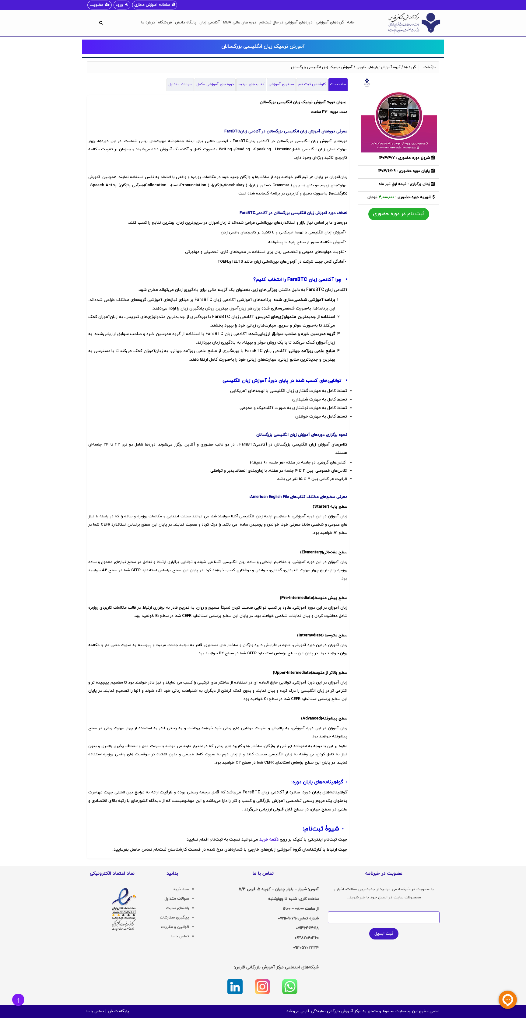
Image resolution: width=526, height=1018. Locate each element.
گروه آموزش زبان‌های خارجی (378, 67)
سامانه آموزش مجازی (152, 5)
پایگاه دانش (185, 22)
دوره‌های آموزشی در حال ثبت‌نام (286, 22)
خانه (350, 22)
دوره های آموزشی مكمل (215, 84)
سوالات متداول (180, 84)
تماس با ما (95, 1011)
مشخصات (338, 84)
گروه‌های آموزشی (330, 22)
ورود (119, 5)
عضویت (96, 5)
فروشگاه (165, 22)
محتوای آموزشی (281, 84)
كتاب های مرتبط (251, 84)
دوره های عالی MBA (239, 22)
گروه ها (410, 67)
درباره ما (148, 22)
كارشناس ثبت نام (312, 84)
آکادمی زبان (209, 22)
